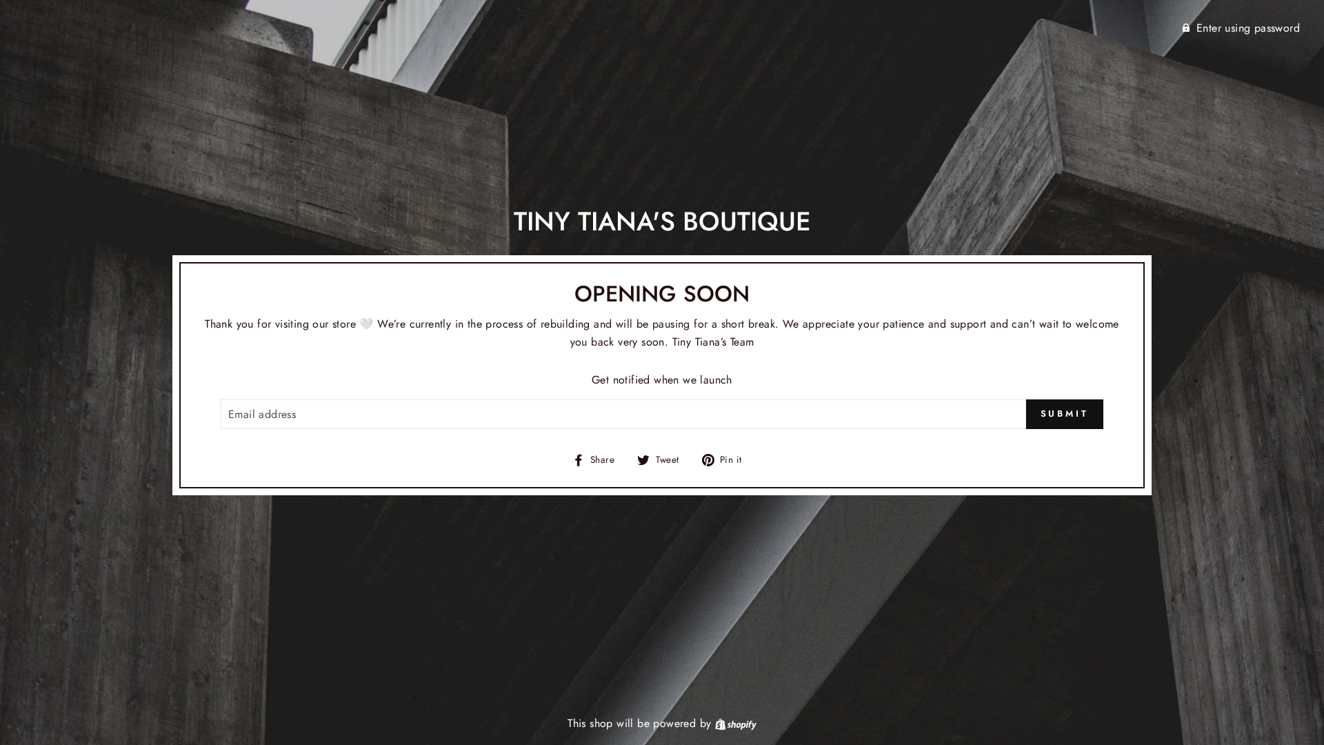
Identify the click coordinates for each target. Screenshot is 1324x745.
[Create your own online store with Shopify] (735, 723)
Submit (1065, 413)
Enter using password (1248, 28)
